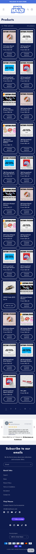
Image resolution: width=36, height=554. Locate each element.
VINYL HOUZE (15, 549)
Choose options (9, 54)
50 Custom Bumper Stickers (26, 297)
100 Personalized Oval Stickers (26, 140)
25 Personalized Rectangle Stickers (9, 266)
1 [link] (6, 409)
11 (25, 408)
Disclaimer (6, 491)
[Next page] (30, 409)
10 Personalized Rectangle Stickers (9, 77)
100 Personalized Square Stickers (26, 173)
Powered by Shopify (24, 549)
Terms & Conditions (9, 487)
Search (5, 475)
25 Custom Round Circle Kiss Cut (26, 204)
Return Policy (7, 483)
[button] (3, 9)
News (5, 479)
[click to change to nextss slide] (34, 427)
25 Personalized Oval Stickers (26, 235)
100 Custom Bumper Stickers (8, 109)
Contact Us (6, 494)
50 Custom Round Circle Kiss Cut (8, 329)
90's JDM (23, 390)
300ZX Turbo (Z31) (9, 297)
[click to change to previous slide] (1, 427)
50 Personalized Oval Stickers (8, 360)
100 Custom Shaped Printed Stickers (8, 141)
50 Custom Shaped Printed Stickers (26, 329)
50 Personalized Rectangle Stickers (26, 360)
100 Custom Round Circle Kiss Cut (26, 109)
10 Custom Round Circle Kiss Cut (8, 46)
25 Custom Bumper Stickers (9, 204)
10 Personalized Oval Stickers (25, 46)
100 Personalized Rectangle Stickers (9, 173)
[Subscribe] (31, 465)
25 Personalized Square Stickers (26, 266)
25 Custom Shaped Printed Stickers (9, 235)
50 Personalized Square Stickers (8, 391)
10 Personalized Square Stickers (25, 77)
